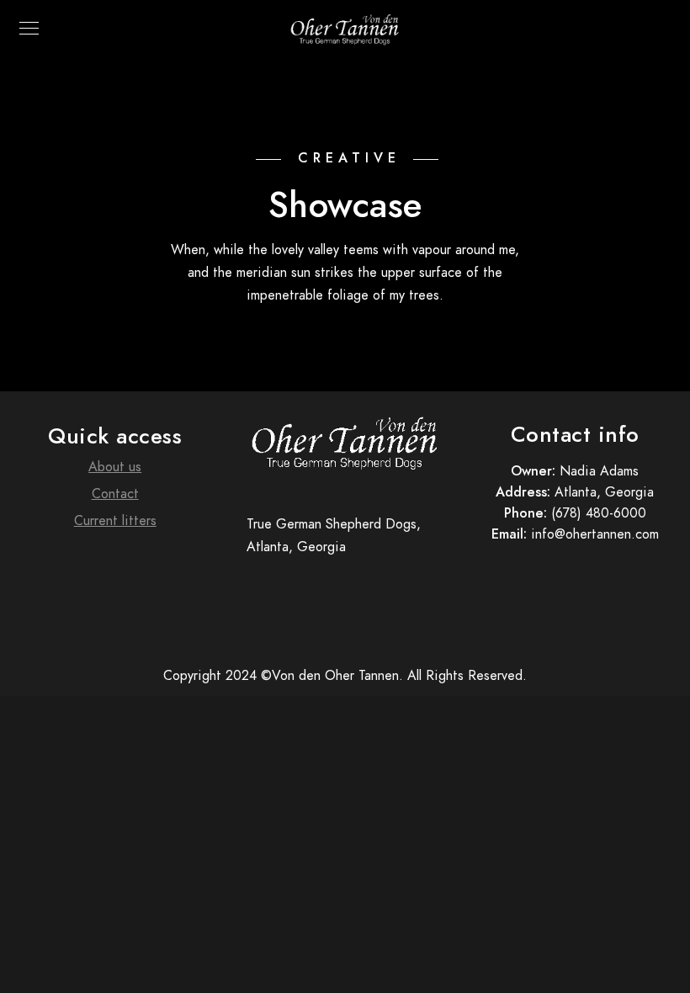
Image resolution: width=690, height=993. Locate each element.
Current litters (115, 521)
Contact (115, 494)
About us (114, 467)
